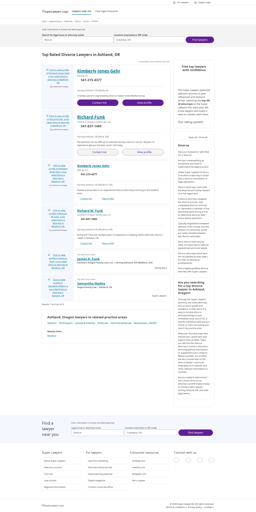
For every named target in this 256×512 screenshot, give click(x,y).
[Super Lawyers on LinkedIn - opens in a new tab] (211, 460)
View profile (144, 102)
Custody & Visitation (85, 322)
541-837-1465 (91, 126)
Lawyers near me (81, 11)
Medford (51, 335)
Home (44, 21)
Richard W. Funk (90, 210)
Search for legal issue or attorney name (63, 35)
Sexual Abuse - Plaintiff (145, 322)
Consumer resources (144, 452)
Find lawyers (200, 40)
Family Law (68, 21)
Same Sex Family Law (120, 322)
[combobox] (77, 40)
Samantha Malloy (91, 283)
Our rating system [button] (190, 122)
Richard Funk (91, 117)
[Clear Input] (110, 39)
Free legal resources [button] (106, 11)
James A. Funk (88, 259)
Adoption (52, 322)
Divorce (78, 21)
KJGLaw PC (82, 170)
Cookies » (209, 507)
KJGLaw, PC (82, 76)
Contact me (99, 102)
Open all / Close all (198, 137)
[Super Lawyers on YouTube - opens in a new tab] (199, 460)
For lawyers (94, 452)
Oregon (86, 21)
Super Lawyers (52, 452)
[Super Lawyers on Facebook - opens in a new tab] (176, 460)
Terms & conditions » (176, 507)
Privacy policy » (195, 507)
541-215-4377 (91, 80)
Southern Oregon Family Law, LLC (94, 122)
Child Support (66, 322)
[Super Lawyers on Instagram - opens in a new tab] (188, 460)
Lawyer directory (55, 21)
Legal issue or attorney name (86, 427)
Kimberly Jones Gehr (99, 71)
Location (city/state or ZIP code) (130, 35)
